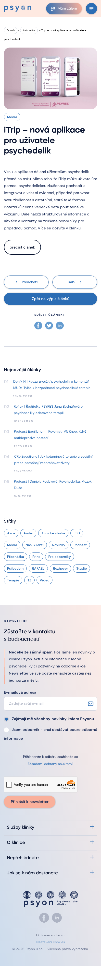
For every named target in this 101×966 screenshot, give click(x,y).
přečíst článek (22, 247)
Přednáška (15, 556)
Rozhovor (60, 568)
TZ (29, 580)
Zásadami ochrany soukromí (50, 764)
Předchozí (30, 282)
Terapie (13, 580)
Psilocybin (15, 568)
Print (36, 556)
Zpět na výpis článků (50, 298)
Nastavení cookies (50, 942)
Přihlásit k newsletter (30, 801)
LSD (77, 533)
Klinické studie (53, 533)
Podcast (80, 545)
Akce (11, 533)
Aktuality (29, 30)
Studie (81, 568)
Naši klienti (34, 545)
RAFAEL (38, 568)
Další (71, 282)
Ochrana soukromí (50, 935)
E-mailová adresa (20, 692)
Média (12, 545)
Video (44, 580)
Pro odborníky (59, 556)
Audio (28, 533)
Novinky (58, 545)
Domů (11, 30)
